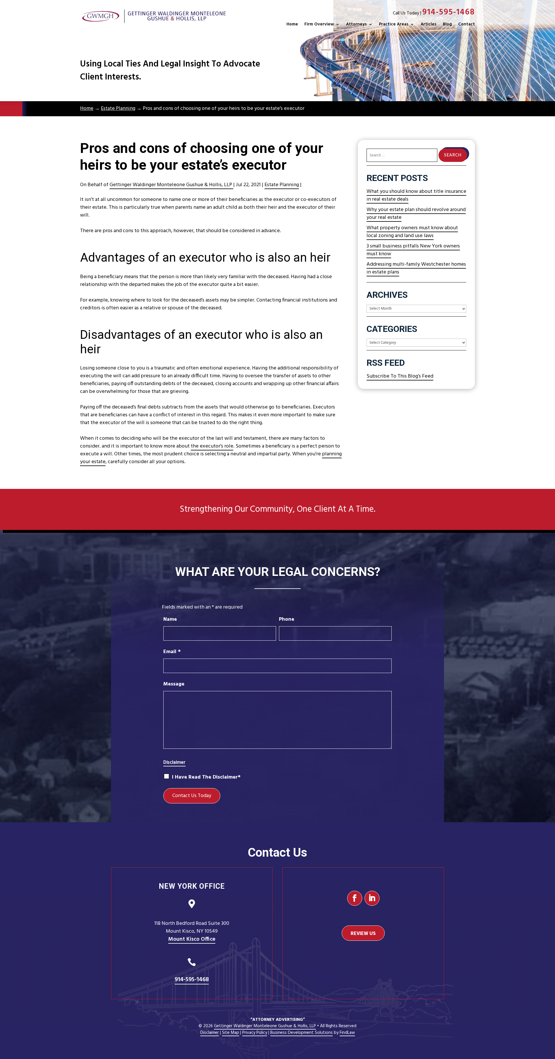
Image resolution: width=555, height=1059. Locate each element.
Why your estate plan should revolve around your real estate (416, 214)
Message (173, 684)
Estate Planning (281, 185)
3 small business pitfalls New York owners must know (413, 250)
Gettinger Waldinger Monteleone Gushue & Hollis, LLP (171, 185)
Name (170, 619)
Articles (428, 24)
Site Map (230, 1032)
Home (292, 24)
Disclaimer (174, 762)
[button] (549, 1017)
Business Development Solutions (301, 1032)
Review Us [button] (363, 933)
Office (191, 939)
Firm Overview (319, 24)
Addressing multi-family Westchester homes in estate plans (416, 268)
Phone (286, 619)
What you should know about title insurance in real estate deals (416, 195)
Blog (447, 24)
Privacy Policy (254, 1032)
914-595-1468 (448, 12)
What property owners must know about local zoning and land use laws (412, 232)
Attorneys (356, 24)
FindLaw (347, 1032)
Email (172, 652)
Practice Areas (393, 24)
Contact (466, 24)
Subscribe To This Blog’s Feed (400, 376)
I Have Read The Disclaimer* (206, 777)
